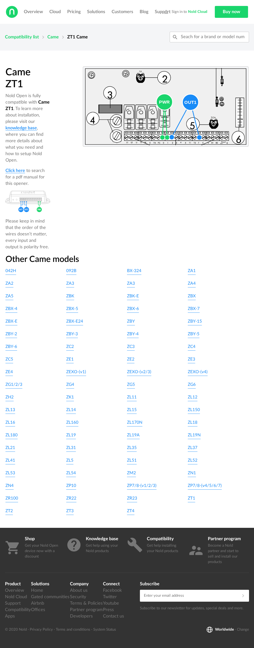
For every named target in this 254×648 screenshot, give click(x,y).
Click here (15, 171)
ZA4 (192, 283)
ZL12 (192, 397)
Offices (38, 610)
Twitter (110, 597)
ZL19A (133, 435)
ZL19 (71, 435)
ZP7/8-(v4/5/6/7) (205, 485)
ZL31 (71, 448)
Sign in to (185, 12)
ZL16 (10, 422)
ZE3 (191, 359)
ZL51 (132, 460)
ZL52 (192, 460)
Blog (144, 12)
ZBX (192, 296)
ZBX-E (11, 321)
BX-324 (134, 271)
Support (13, 603)
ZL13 (10, 410)
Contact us (113, 616)
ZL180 (11, 435)
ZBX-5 (72, 309)
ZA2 (9, 283)
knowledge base (21, 128)
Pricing (74, 12)
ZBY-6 (11, 346)
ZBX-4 (11, 309)
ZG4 (70, 384)
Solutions (96, 12)
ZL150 (194, 410)
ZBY (131, 321)
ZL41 (10, 460)
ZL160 (72, 422)
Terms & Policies (86, 603)
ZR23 (132, 498)
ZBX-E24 (74, 321)
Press (108, 610)
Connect (111, 584)
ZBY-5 (193, 334)
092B (71, 271)
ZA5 (9, 296)
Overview (33, 12)
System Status (104, 629)
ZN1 (192, 473)
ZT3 (70, 511)
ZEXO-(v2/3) (139, 372)
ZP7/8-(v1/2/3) (142, 485)
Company (79, 584)
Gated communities (50, 597)
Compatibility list (22, 37)
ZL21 (10, 448)
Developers (81, 616)
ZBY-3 (72, 334)
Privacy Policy (41, 629)
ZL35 (132, 448)
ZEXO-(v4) (198, 372)
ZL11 (132, 397)
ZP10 (71, 485)
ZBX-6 (133, 309)
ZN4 (9, 485)
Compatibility (18, 610)
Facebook (112, 590)
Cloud (55, 12)
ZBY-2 (11, 334)
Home (37, 590)
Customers (122, 12)
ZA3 (70, 283)
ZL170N (134, 422)
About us (79, 590)
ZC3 (131, 346)
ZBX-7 (194, 309)
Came (53, 37)
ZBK (70, 296)
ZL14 (71, 410)
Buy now (231, 12)
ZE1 (70, 359)
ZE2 (130, 359)
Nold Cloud (16, 597)
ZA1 (192, 271)
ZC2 (70, 346)
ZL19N (194, 435)
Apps (10, 616)
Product (13, 584)
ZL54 (71, 473)
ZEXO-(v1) (76, 372)
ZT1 (191, 498)
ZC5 (9, 359)
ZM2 (131, 473)
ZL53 (10, 473)
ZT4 (130, 511)
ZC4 (191, 346)
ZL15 (132, 410)
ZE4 (9, 372)
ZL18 (192, 422)
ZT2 (9, 511)
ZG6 (192, 384)
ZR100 (11, 498)
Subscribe (149, 584)
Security (78, 597)
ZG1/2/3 (13, 384)
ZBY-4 (133, 334)
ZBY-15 (195, 321)
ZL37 (192, 448)
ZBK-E (133, 296)
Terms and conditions (73, 629)
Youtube (111, 603)
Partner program (86, 610)
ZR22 (71, 498)
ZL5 (69, 460)
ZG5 (131, 384)
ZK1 (70, 397)
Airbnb (37, 603)
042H (10, 271)
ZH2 (9, 397)
